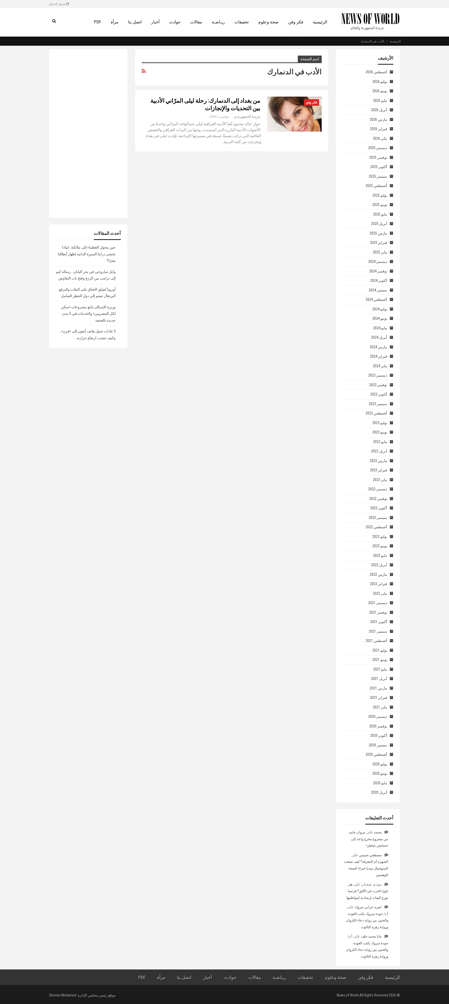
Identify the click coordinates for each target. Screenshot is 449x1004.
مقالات (196, 21)
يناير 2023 (380, 480)
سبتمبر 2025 (378, 176)
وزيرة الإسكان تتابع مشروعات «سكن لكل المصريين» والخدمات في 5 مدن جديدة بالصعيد (88, 313)
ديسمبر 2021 (377, 603)
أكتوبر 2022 (378, 508)
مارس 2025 (378, 233)
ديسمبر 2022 (377, 489)
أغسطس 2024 (376, 299)
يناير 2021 (380, 707)
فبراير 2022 (378, 584)
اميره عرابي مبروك (368, 907)
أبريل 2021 (379, 679)
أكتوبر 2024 (378, 280)
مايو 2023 (380, 442)
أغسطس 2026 (376, 72)
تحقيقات (241, 21)
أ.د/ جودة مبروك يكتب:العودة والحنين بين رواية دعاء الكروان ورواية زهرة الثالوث (367, 920)
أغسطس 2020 (376, 754)
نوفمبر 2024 (378, 271)
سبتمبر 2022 (378, 518)
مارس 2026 (378, 119)
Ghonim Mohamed (62, 995)
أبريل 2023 (379, 451)
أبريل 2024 (379, 337)
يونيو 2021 (379, 660)
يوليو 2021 (379, 650)
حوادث (175, 21)
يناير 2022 (380, 593)
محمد (378, 832)
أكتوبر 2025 (378, 167)
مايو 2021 (380, 669)
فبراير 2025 (378, 242)
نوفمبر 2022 (378, 499)
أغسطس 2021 (376, 641)
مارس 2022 (378, 574)
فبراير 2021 (378, 697)
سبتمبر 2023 (378, 404)
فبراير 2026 (378, 129)
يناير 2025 (380, 252)
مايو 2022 (380, 555)
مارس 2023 (378, 461)
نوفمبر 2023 (378, 385)
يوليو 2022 (379, 536)
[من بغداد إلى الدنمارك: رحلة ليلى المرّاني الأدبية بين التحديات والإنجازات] (294, 114)
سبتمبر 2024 (378, 290)
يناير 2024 (380, 366)
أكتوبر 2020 (378, 735)
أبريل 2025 (379, 224)
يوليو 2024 (379, 309)
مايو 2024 (380, 328)
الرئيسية (320, 21)
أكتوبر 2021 (378, 622)
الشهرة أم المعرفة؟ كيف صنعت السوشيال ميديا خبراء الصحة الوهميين (366, 868)
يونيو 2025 (379, 205)
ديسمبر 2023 (377, 375)
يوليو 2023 (379, 423)
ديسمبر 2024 (377, 261)
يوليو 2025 (379, 195)
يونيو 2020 (379, 773)
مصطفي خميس (370, 855)
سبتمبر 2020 (378, 745)
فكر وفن (295, 21)
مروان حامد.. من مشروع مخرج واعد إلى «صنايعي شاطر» (367, 838)
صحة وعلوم (268, 21)
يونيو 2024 (379, 318)
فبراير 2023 (378, 470)
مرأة (114, 21)
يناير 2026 (380, 138)
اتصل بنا (135, 21)
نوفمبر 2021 (378, 612)
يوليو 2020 (379, 764)
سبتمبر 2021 (378, 631)
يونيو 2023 (379, 432)
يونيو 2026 (379, 91)
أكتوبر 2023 (378, 394)
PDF (97, 21)
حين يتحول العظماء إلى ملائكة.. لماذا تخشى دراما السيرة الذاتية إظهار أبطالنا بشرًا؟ (87, 254)
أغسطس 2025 (376, 186)
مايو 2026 (380, 100)
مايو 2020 (380, 783)
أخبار (155, 21)
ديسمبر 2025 (377, 148)
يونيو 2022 (379, 546)
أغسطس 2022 (376, 527)
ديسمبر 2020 (377, 716)
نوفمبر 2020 (378, 726)
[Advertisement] (88, 133)
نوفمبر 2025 (378, 157)
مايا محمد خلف (371, 936)
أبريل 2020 (379, 792)
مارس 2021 (378, 688)
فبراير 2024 (378, 356)
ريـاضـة (218, 21)
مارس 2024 (378, 347)
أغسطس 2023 (376, 413)
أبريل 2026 (379, 110)
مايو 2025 (380, 214)
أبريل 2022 (379, 565)
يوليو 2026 (379, 81)
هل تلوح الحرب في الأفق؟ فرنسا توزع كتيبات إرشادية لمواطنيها (367, 891)
